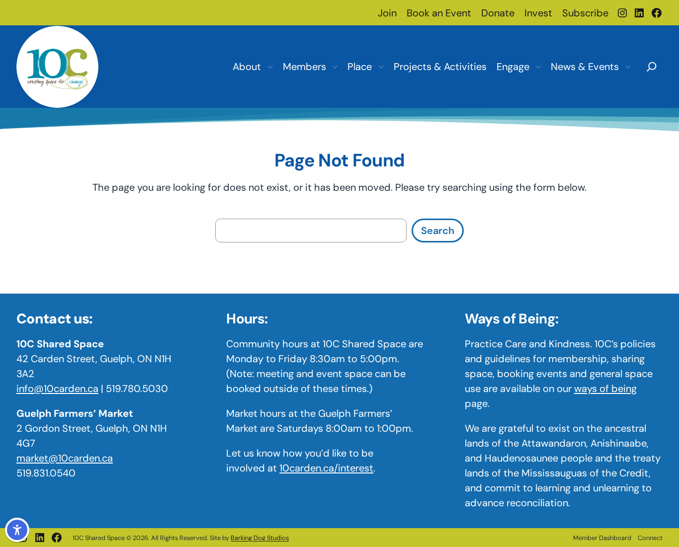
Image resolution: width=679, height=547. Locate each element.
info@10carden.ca (57, 388)
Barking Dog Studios (260, 538)
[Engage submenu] (538, 67)
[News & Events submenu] (628, 67)
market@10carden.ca (64, 458)
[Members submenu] (335, 67)
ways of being (605, 388)
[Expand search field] (652, 66)
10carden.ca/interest (326, 468)
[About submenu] (270, 67)
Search (437, 230)
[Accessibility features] (17, 530)
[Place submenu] (381, 67)
